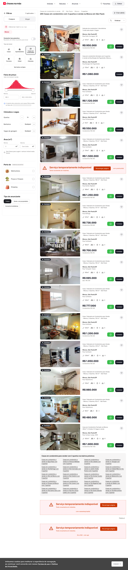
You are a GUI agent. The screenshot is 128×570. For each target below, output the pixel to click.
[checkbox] (20, 171)
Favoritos (106, 4)
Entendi (116, 564)
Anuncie (75, 4)
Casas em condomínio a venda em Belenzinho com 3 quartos (114, 476)
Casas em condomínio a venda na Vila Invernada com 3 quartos (72, 469)
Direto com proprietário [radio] (21, 201)
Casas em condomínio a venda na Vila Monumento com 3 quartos (114, 490)
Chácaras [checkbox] (30, 61)
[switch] (20, 39)
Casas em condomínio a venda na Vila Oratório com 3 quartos (71, 476)
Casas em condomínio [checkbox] (30, 51)
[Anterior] (73, 47)
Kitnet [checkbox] (19, 61)
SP (63, 11)
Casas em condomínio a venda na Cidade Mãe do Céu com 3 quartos (115, 469)
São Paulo (69, 11)
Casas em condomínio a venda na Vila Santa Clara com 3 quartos (51, 490)
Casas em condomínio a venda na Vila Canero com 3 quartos (71, 483)
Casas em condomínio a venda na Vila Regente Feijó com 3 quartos (92, 483)
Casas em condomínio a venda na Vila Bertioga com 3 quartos (50, 469)
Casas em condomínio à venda (50, 11)
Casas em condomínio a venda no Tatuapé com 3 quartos (113, 462)
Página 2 (122, 518)
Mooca (77, 11)
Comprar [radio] (12, 19)
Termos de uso (44, 564)
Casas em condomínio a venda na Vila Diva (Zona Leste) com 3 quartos (70, 490)
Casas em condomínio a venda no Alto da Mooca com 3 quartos (51, 476)
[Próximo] (76, 47)
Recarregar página (102, 168)
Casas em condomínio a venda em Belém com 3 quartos (113, 483)
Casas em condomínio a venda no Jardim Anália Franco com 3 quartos (91, 469)
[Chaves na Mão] (12, 4)
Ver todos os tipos (20, 67)
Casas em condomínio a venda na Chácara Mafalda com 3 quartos (71, 462)
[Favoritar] (122, 30)
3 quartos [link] (84, 11)
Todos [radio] (7, 201)
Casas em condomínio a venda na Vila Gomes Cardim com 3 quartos (93, 476)
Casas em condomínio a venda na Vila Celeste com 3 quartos (92, 462)
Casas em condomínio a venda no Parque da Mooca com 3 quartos (50, 483)
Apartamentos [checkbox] (19, 51)
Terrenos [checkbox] (9, 61)
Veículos (62, 4)
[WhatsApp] (110, 46)
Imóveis (50, 4)
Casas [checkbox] (9, 51)
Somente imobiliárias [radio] (11, 206)
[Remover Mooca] (11, 32)
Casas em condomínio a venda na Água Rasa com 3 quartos (49, 462)
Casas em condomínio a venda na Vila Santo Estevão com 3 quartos (93, 490)
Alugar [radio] (27, 19)
